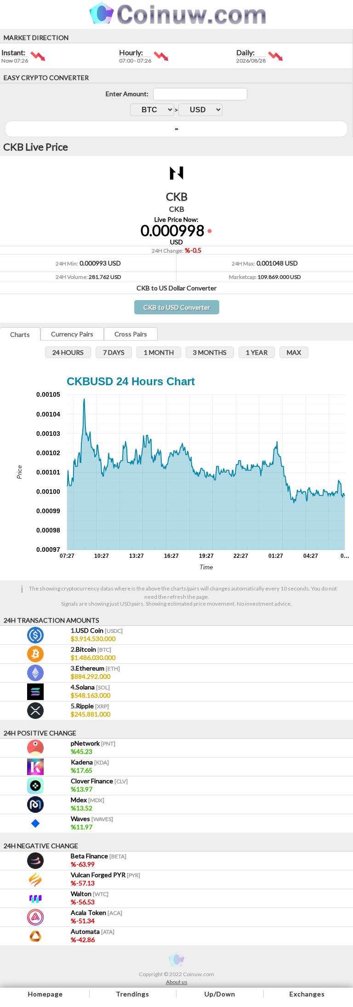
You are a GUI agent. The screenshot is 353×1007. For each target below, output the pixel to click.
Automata (92, 931)
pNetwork (93, 743)
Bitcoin (93, 649)
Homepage (45, 994)
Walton (89, 893)
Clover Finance (99, 781)
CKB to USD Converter (176, 307)
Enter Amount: (127, 94)
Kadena (90, 762)
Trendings (132, 994)
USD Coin (99, 630)
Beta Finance (98, 856)
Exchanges (307, 994)
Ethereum (98, 668)
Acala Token (96, 912)
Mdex (87, 800)
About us (177, 981)
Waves (92, 818)
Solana (93, 687)
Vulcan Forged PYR (105, 875)
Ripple (92, 706)
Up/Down (220, 994)
